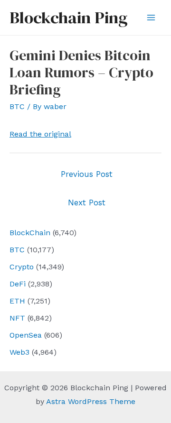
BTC (17, 249)
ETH (17, 300)
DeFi (18, 283)
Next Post (86, 202)
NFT (17, 317)
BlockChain (30, 232)
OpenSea (26, 335)
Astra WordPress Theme (90, 401)
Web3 (19, 352)
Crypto (22, 266)
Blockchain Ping (68, 17)
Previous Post (87, 174)
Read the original (40, 133)
